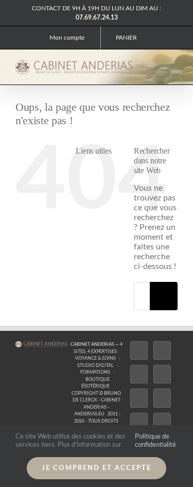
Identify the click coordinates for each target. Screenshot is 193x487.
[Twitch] (139, 398)
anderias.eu (89, 414)
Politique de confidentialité (155, 440)
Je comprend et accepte (96, 468)
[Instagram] (139, 374)
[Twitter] (162, 350)
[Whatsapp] (162, 422)
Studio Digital (95, 365)
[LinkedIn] (139, 422)
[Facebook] (139, 350)
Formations (95, 372)
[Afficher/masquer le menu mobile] (173, 66)
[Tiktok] (162, 374)
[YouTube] (162, 398)
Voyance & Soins (95, 358)
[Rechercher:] (142, 296)
